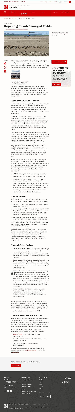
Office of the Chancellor (45, 393)
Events (40, 384)
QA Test (45, 406)
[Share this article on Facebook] (5, 63)
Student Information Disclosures (15, 408)
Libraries (41, 386)
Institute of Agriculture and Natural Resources (20, 5)
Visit (41, 1)
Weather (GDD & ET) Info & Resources (24, 13)
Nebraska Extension (26, 384)
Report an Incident (44, 396)
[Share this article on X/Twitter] (5, 67)
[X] (5, 391)
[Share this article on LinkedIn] (5, 71)
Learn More (56, 84)
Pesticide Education (26, 379)
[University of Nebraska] (66, 382)
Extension (14, 18)
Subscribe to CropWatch (59, 62)
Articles (33, 12)
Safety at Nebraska (46, 407)
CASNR (23, 390)
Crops (42, 12)
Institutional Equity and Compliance (16, 407)
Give (50, 1)
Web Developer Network (38, 406)
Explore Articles (16, 365)
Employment (42, 382)
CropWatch (14, 8)
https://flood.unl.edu (30, 350)
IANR (10, 18)
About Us (13, 12)
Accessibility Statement (52, 406)
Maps (40, 388)
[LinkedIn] (11, 391)
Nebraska (6, 18)
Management (55, 12)
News (40, 390)
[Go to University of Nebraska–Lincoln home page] (6, 7)
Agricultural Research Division (26, 387)
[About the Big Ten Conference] (68, 378)
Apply (45, 1)
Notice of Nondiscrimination (30, 407)
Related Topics (65, 12)
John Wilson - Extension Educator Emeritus (17, 29)
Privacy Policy (39, 407)
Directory (41, 379)
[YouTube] (8, 391)
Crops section (15, 352)
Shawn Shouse (17, 334)
